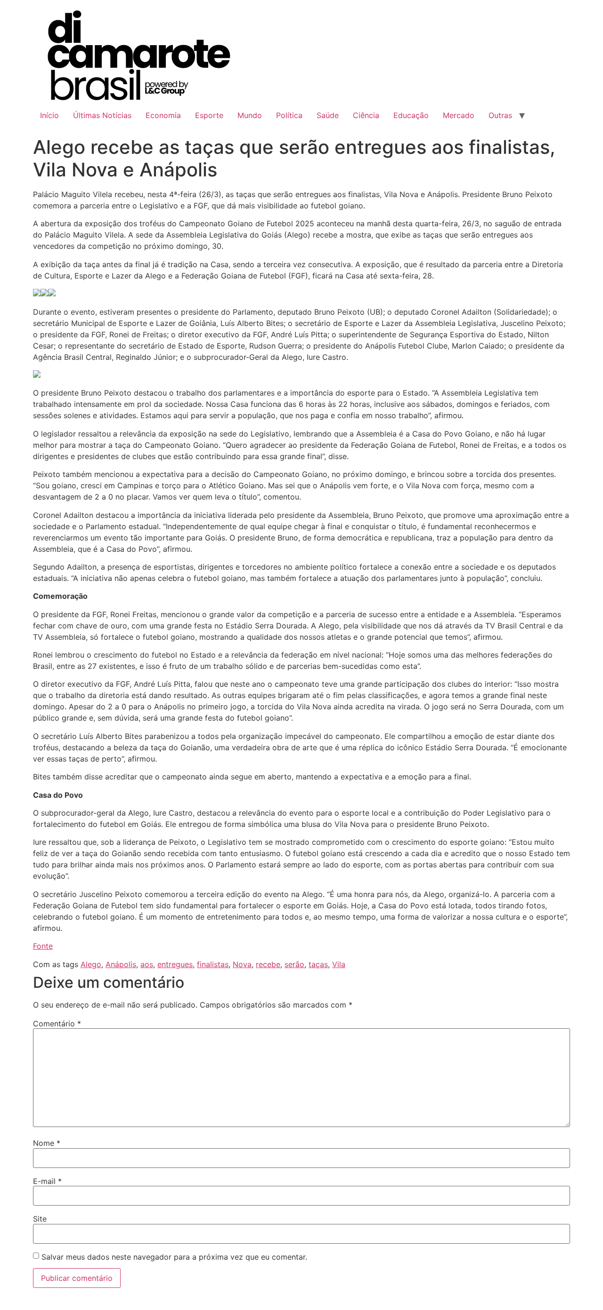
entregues (175, 964)
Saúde (328, 115)
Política (289, 115)
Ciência (366, 115)
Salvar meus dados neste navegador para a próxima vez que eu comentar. (174, 1257)
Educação (411, 115)
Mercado (458, 115)
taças (318, 964)
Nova (242, 964)
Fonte (43, 946)
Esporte (209, 115)
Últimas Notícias (102, 115)
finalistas (212, 964)
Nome (46, 1143)
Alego (91, 964)
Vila (338, 964)
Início (49, 115)
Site (40, 1219)
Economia (163, 115)
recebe (268, 964)
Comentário (57, 1023)
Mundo (249, 115)
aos (146, 964)
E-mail (47, 1181)
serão (294, 964)
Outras (500, 115)
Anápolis (121, 964)
